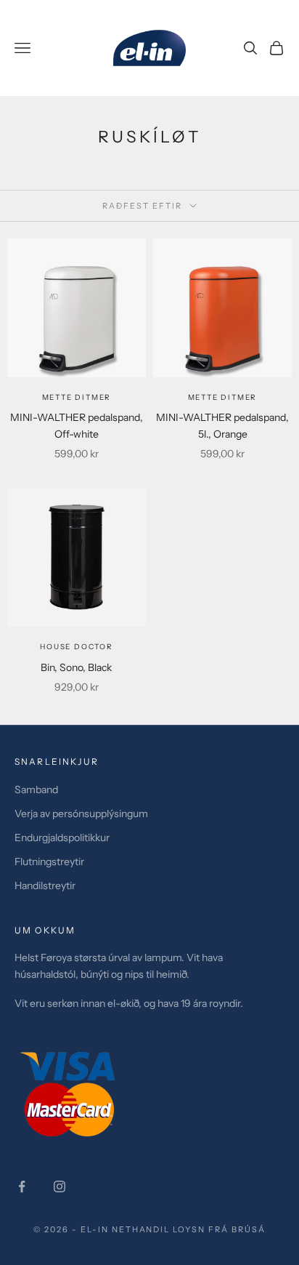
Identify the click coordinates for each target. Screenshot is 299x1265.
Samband (36, 789)
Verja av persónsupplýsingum (81, 813)
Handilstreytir (45, 885)
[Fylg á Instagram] (59, 1186)
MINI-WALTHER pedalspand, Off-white (76, 426)
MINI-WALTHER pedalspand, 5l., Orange (222, 426)
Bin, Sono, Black (76, 667)
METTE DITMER (77, 397)
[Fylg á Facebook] (22, 1186)
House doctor (76, 646)
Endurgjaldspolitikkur (62, 837)
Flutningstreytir (49, 861)
